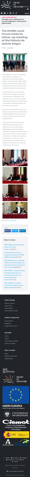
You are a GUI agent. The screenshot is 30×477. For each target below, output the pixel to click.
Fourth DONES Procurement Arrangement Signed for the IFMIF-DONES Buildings (14, 255)
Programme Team (11, 326)
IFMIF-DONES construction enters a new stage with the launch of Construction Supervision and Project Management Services (14, 275)
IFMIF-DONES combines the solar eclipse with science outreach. (14, 247)
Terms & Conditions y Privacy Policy (15, 475)
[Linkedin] (10, 13)
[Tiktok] (16, 13)
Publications (9, 358)
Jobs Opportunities (11, 341)
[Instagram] (13, 13)
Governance (9, 321)
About (7, 338)
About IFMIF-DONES (11, 311)
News (6, 354)
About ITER (8, 306)
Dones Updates (12, 220)
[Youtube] (4, 13)
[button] (27, 9)
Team (6, 336)
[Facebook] (1, 13)
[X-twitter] (7, 13)
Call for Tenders (10, 343)
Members (8, 323)
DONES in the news (11, 356)
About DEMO (9, 308)
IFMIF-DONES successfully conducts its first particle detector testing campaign (13, 285)
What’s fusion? (10, 303)
